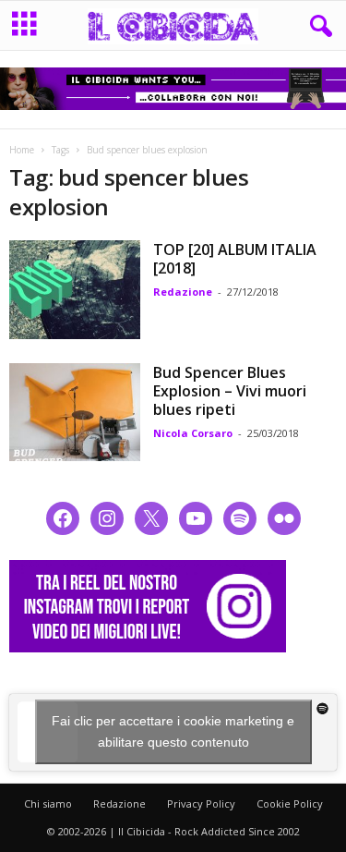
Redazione (182, 291)
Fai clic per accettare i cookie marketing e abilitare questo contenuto (173, 731)
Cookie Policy (290, 803)
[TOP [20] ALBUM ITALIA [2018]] (74, 289)
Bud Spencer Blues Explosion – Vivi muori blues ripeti (229, 391)
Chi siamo (48, 803)
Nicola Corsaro (193, 433)
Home (21, 149)
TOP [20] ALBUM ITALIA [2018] (234, 258)
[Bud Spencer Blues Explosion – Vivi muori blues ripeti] (74, 412)
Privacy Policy (201, 803)
